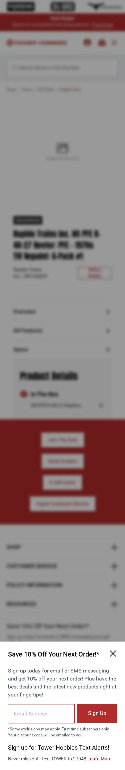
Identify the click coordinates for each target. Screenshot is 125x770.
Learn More (99, 758)
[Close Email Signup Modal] (113, 654)
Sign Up (97, 713)
